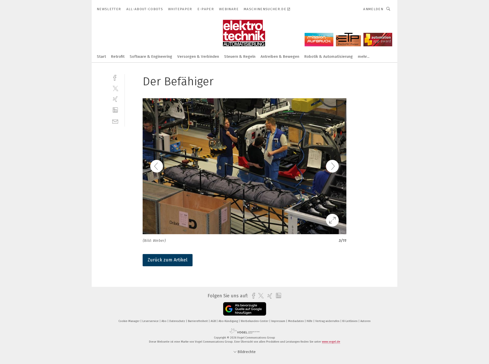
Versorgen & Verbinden (198, 56)
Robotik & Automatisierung (328, 56)
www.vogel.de (331, 341)
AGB (213, 321)
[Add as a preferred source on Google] (244, 309)
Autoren (365, 321)
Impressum (278, 321)
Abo (164, 321)
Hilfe (310, 321)
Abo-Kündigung (229, 321)
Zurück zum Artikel (167, 260)
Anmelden (373, 9)
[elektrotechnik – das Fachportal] (101, 56)
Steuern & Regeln (239, 56)
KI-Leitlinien (350, 321)
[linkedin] (115, 110)
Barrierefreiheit (198, 321)
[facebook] (115, 77)
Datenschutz (177, 321)
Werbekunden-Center (255, 321)
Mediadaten (296, 321)
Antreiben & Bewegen (280, 56)
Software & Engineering (151, 56)
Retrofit (118, 56)
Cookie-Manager (129, 321)
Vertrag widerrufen (327, 321)
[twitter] (115, 88)
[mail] (115, 121)
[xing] (115, 99)
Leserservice (150, 321)
